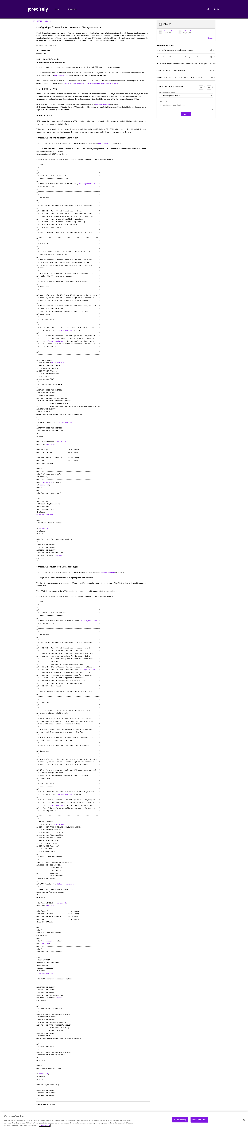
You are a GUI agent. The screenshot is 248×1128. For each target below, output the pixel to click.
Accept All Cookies (199, 1120)
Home (57, 9)
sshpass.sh (61, 442)
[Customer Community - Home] (38, 9)
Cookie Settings (180, 1120)
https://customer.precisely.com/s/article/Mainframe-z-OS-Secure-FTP (90, 83)
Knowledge (72, 9)
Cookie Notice (45, 1125)
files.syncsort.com (61, 75)
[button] (166, 32)
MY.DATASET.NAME (57, 363)
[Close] (244, 1120)
